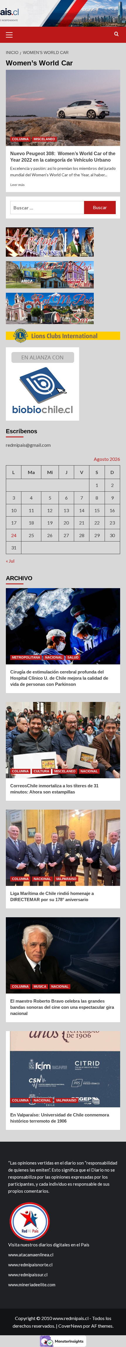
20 (66, 522)
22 (97, 522)
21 (81, 522)
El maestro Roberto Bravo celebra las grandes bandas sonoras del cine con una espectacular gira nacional (62, 1007)
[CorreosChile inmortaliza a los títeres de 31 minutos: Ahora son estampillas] (63, 740)
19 (49, 522)
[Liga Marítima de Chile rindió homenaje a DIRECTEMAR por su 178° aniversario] (63, 848)
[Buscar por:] (47, 207)
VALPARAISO (66, 879)
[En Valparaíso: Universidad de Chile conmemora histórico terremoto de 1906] (63, 1069)
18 (31, 522)
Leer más (17, 184)
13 (66, 510)
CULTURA (41, 771)
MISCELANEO (44, 139)
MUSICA (40, 986)
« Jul (10, 560)
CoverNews (70, 1326)
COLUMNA (20, 139)
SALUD (73, 657)
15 (97, 510)
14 (81, 510)
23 (112, 522)
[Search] (116, 34)
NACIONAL (53, 657)
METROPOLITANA (26, 657)
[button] (12, 34)
